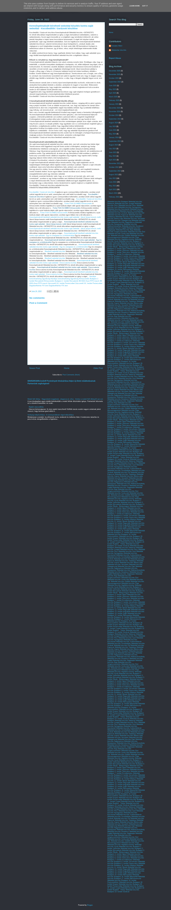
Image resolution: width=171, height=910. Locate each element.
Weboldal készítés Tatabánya (125, 301)
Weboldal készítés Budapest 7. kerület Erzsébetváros (125, 253)
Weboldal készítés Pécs (127, 205)
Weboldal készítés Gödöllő (120, 235)
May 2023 (112, 156)
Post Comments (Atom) (71, 375)
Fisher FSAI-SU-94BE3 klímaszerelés (78, 203)
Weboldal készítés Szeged (124, 203)
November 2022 (114, 163)
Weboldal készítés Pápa (130, 237)
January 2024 (114, 137)
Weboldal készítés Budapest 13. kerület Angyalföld (125, 264)
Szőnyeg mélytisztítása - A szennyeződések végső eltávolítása (51, 415)
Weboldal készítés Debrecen (125, 288)
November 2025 (114, 74)
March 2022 (113, 193)
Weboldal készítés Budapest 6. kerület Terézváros (125, 251)
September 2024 (115, 119)
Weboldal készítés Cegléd (116, 228)
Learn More (134, 6)
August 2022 (113, 174)
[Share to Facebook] (55, 291)
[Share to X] (53, 291)
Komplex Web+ (117, 46)
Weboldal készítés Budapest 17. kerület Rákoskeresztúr (126, 272)
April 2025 (112, 93)
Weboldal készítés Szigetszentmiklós (123, 231)
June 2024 (112, 130)
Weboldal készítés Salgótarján (124, 314)
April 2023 (112, 160)
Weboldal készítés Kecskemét (118, 209)
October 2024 (114, 115)
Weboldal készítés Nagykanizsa (123, 222)
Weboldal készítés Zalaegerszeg (119, 220)
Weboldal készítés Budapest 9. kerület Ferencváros (126, 257)
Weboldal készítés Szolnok (117, 213)
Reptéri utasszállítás (36, 407)
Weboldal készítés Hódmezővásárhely (131, 311)
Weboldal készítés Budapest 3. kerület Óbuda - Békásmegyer (126, 246)
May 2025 (112, 89)
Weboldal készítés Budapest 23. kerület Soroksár (123, 285)
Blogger (90, 905)
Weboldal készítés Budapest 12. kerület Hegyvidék (124, 263)
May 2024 (112, 134)
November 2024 (114, 111)
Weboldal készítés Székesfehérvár (128, 296)
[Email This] (48, 291)
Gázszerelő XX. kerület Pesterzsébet (61, 283)
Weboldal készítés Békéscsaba (131, 303)
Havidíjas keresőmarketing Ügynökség (64, 279)
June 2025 (112, 85)
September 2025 (115, 82)
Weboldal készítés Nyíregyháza (129, 207)
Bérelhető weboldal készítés (55, 251)
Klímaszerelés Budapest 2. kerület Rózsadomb (61, 281)
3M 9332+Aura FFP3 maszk (89, 281)
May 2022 (112, 186)
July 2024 (112, 126)
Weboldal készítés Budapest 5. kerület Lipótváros (124, 249)
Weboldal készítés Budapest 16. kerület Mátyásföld (123, 270)
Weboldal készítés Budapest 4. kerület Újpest (125, 248)
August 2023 (113, 145)
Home (66, 368)
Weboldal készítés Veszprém (134, 218)
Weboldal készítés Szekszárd (118, 234)
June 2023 (112, 152)
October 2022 (114, 167)
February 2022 (114, 197)
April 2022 (112, 189)
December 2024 (114, 108)
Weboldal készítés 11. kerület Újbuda (125, 261)
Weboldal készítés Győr (127, 292)
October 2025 (114, 78)
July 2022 (112, 178)
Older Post (98, 368)
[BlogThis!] (50, 291)
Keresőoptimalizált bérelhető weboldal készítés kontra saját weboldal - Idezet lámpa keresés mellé (65, 217)
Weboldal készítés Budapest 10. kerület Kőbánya (126, 259)
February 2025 (114, 100)
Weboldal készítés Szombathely (131, 211)
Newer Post (34, 368)
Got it (145, 6)
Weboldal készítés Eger (126, 307)
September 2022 (115, 171)
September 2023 (115, 141)
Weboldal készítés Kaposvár (117, 215)
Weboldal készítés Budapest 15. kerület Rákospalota (124, 268)
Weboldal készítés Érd (136, 213)
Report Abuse (115, 58)
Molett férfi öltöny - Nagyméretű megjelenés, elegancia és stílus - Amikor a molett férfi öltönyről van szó (65, 399)
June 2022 (112, 182)
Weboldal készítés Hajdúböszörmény (120, 239)
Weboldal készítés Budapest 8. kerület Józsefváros (123, 255)
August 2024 (113, 123)
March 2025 (113, 97)
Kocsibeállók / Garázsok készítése (42, 192)
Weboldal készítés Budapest (117, 202)
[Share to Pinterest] (57, 291)
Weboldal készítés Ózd (136, 232)
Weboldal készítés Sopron (124, 217)
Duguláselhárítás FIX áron (38, 286)
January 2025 (114, 104)
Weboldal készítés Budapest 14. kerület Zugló (125, 266)
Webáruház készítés (118, 50)
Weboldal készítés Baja (124, 230)
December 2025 (114, 71)
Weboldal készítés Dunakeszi (132, 226)
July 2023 (112, 149)
